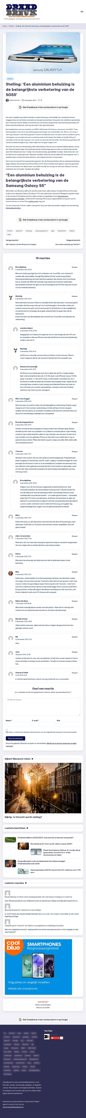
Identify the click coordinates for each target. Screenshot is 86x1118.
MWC (23, 1048)
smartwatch (20, 1063)
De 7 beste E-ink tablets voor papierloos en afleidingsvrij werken (39, 926)
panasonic (18, 1055)
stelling (72, 231)
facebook (16, 1037)
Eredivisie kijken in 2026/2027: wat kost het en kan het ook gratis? (46, 838)
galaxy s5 (19, 231)
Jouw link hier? (43, 1002)
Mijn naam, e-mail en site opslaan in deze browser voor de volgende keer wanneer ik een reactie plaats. (41, 732)
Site (58, 721)
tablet (25, 1066)
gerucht (6, 1040)
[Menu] (82, 11)
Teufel (32, 1066)
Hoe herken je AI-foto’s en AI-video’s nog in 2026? (51, 844)
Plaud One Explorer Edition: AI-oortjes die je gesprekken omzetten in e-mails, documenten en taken (61, 852)
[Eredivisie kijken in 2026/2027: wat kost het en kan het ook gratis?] (10, 840)
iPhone (17, 1044)
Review (36, 1055)
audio (33, 1033)
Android (9, 231)
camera (6, 1037)
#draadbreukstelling (13, 208)
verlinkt (16, 1070)
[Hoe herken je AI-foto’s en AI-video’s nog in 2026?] (23, 846)
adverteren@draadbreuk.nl (13, 1107)
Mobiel (10, 79)
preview (27, 1055)
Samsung (29, 231)
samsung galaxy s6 (20, 1059)
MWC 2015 (31, 1048)
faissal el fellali (21, 673)
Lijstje (6, 1048)
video (9, 234)
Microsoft (15, 1048)
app (19, 1033)
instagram (7, 1044)
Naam (9, 721)
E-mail (35, 721)
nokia (32, 1052)
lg (32, 1044)
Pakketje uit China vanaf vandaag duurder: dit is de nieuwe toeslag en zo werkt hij (40, 897)
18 (41, 100)
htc (22, 1040)
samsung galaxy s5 (41, 231)
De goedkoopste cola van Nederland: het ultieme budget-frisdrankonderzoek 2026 (42, 862)
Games (34, 1037)
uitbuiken (7, 1070)
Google (15, 1040)
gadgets (25, 1037)
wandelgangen (34, 1070)
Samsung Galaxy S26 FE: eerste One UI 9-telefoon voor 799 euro (55, 871)
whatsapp (7, 1074)
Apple (26, 1033)
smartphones (8, 1063)
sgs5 (52, 231)
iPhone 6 (25, 1044)
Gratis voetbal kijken (43, 1005)
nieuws (24, 1052)
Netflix (17, 1052)
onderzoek (7, 1055)
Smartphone (62, 231)
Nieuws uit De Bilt (43, 1008)
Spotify (36, 1063)
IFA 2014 (29, 1040)
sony (29, 1063)
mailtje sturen (33, 201)
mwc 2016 (7, 1052)
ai (4, 1033)
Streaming (16, 1066)
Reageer (75, 267)
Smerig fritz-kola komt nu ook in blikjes (26, 910)
